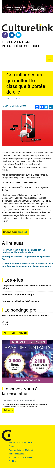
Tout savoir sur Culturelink (20, 443)
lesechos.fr (22, 232)
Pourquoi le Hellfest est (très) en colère (20, 301)
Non (6, 325)
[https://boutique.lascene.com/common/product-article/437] (27, 361)
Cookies (12, 461)
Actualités (16, 99)
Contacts (12, 446)
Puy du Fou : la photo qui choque (18, 295)
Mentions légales (16, 454)
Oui (6, 322)
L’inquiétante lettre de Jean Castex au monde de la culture (26, 287)
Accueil (6, 99)
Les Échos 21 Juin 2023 (14, 106)
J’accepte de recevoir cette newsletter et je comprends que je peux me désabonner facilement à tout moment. (25, 405)
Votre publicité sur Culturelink (21, 450)
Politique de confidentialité (20, 458)
